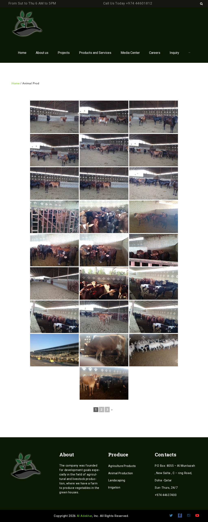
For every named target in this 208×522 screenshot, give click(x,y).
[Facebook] (180, 515)
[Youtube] (197, 515)
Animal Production (120, 473)
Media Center (130, 53)
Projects (64, 53)
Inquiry (174, 53)
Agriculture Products (122, 466)
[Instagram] (188, 515)
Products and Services (95, 53)
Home (22, 53)
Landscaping (116, 480)
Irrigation (114, 487)
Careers (154, 53)
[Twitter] (171, 515)
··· (189, 53)
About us (42, 53)
